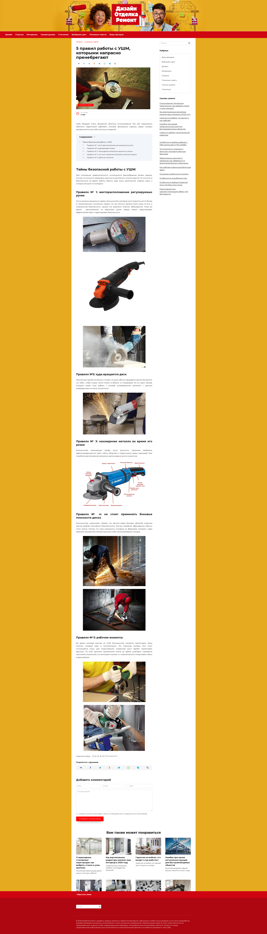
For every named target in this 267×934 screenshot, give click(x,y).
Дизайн (8, 35)
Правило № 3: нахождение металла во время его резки (110, 151)
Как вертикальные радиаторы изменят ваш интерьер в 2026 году (118, 860)
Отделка (19, 35)
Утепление (63, 35)
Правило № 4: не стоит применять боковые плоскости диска (112, 154)
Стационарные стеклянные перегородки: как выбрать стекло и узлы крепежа (174, 105)
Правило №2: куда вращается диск (101, 148)
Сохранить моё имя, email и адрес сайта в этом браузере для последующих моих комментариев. (113, 814)
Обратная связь (84, 894)
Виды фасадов (116, 35)
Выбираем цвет (79, 35)
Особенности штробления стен (173, 178)
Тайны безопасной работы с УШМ (97, 142)
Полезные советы (98, 35)
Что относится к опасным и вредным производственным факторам (173, 151)
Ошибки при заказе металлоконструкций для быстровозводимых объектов (172, 126)
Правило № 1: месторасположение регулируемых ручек (110, 145)
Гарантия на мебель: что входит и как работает (148, 858)
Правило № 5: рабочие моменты (100, 157)
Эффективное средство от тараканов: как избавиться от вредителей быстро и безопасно (174, 160)
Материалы (32, 35)
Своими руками (48, 35)
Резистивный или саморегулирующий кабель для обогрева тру (174, 191)
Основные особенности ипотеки (174, 174)
